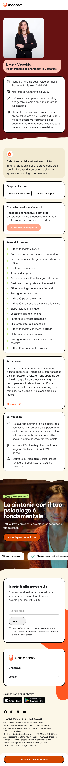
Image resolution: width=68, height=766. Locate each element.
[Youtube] (24, 712)
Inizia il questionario (19, 537)
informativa (23, 628)
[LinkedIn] (18, 712)
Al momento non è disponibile (24, 227)
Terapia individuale (19, 193)
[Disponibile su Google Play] (34, 700)
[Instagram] (12, 712)
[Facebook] (5, 712)
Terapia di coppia (45, 193)
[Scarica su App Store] (12, 700)
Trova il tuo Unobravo (34, 759)
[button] (63, 5)
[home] (12, 5)
